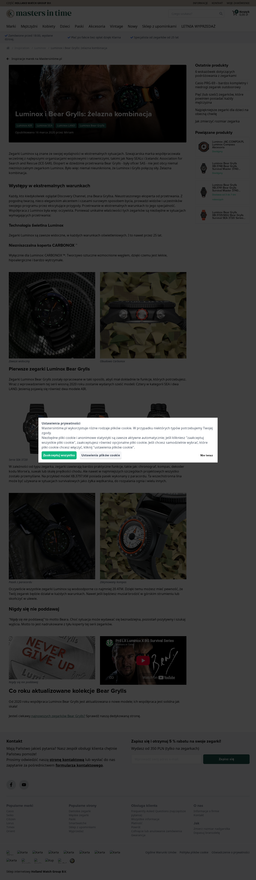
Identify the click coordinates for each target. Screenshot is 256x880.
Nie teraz (206, 455)
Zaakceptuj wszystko (59, 455)
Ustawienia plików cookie (100, 455)
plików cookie (121, 428)
